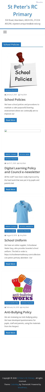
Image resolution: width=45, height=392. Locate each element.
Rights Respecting (12, 303)
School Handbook (26, 226)
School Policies (11, 90)
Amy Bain (23, 95)
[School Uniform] (22, 212)
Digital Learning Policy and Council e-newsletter (22, 170)
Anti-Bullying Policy (17, 312)
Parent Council (11, 154)
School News (24, 154)
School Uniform (15, 240)
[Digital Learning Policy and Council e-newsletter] (22, 141)
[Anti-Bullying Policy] (22, 287)
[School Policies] (22, 70)
